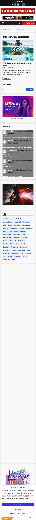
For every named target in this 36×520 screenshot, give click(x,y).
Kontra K (24, 234)
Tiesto (13, 259)
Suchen (30, 89)
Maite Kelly (13, 241)
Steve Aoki (17, 256)
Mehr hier (7, 78)
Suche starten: (7, 85)
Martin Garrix (21, 241)
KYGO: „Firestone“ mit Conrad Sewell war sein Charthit (18, 50)
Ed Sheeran (29, 228)
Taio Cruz (24, 256)
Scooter (29, 253)
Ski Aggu (10, 256)
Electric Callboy (7, 231)
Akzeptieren (18, 504)
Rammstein (6, 250)
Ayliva (10, 225)
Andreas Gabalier (8, 222)
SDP (4, 256)
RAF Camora (23, 247)
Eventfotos (30, 23)
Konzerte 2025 (7, 238)
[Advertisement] (18, 340)
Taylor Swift (6, 259)
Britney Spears (26, 225)
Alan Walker (6, 219)
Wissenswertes (8, 58)
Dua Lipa (21, 228)
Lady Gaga (16, 238)
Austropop (26, 222)
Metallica (5, 244)
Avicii (4, 225)
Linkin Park (24, 238)
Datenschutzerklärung (17, 517)
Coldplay (5, 228)
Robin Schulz (21, 250)
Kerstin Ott (17, 234)
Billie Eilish (17, 225)
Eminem (16, 231)
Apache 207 (18, 222)
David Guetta (13, 228)
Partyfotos (6, 247)
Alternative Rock (16, 219)
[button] (33, 487)
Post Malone (14, 247)
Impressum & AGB (28, 517)
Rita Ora (14, 250)
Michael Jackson (14, 244)
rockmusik (6, 253)
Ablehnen (18, 509)
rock (28, 250)
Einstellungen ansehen (18, 514)
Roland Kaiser (15, 253)
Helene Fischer (7, 234)
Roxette (23, 253)
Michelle (23, 244)
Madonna (5, 241)
